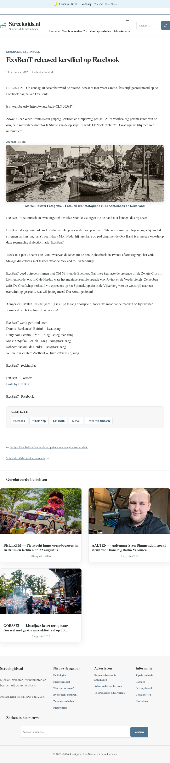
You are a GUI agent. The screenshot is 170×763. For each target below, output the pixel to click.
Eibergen (13, 51)
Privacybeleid (144, 688)
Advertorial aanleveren (108, 686)
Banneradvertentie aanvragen (105, 677)
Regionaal (31, 51)
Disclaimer (142, 701)
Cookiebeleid (143, 694)
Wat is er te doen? (63, 688)
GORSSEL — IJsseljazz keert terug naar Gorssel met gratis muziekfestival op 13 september (36, 627)
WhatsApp (39, 421)
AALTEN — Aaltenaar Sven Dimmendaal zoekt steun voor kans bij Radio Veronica (129, 547)
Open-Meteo (111, 3)
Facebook (19, 421)
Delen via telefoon (98, 421)
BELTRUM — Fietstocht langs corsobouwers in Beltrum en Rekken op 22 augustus (41, 547)
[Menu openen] (127, 19)
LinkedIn (59, 421)
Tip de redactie (144, 675)
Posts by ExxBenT (18, 384)
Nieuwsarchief (61, 682)
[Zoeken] (165, 25)
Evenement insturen (64, 694)
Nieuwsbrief (60, 707)
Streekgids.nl (24, 23)
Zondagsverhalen (63, 701)
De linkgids (59, 675)
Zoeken (139, 732)
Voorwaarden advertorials (109, 693)
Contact (140, 682)
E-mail (76, 421)
